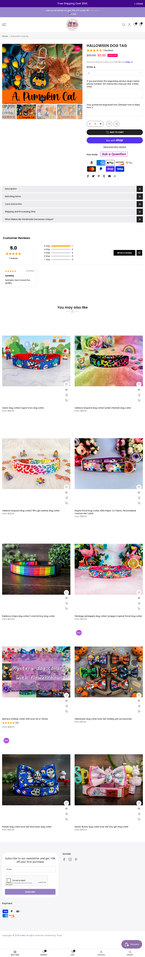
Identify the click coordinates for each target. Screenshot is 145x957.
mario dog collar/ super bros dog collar (23, 407)
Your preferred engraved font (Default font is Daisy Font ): (113, 106)
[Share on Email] (109, 176)
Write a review (124, 252)
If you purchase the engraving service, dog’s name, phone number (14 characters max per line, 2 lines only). (113, 84)
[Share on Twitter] (93, 176)
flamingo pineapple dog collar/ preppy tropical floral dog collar (108, 616)
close (7, 3)
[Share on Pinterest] (98, 176)
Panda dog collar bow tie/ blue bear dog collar (27, 826)
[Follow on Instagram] (70, 859)
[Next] (77, 74)
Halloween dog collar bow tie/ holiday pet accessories (103, 718)
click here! (94, 10)
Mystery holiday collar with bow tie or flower (25, 718)
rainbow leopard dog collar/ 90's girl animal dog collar (31, 510)
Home (5, 36)
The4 (59, 935)
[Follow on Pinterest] (76, 859)
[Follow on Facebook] (64, 859)
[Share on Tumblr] (104, 176)
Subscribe (30, 891)
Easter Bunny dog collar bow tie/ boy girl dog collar (101, 826)
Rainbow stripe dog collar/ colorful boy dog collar (28, 616)
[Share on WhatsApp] (115, 176)
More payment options (115, 146)
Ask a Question (114, 154)
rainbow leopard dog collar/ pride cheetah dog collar (103, 407)
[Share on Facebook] (88, 176)
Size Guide (92, 154)
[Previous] (7, 74)
